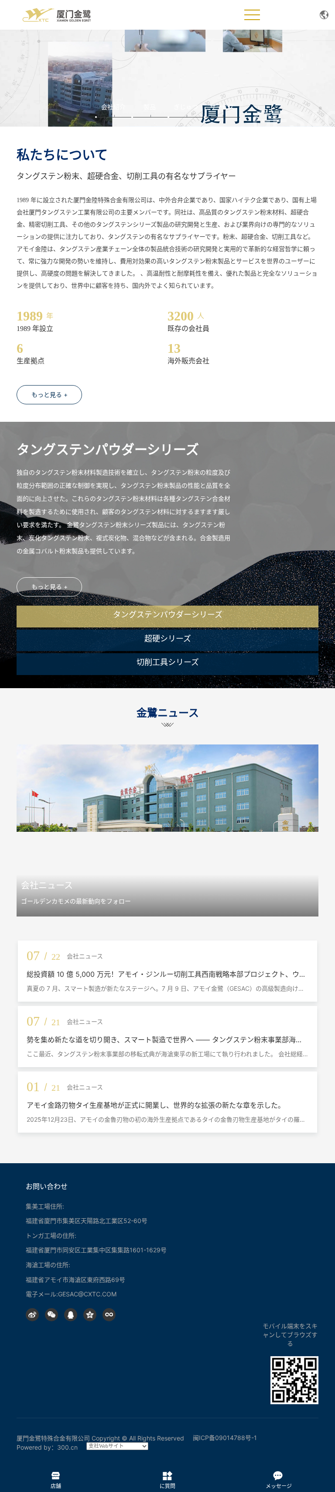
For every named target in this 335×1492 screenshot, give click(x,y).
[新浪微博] (32, 1314)
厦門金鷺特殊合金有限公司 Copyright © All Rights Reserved (100, 1438)
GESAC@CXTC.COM (87, 1294)
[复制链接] (109, 1314)
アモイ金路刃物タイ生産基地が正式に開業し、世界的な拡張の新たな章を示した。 (156, 1105)
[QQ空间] (89, 1314)
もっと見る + (49, 394)
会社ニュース (47, 885)
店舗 (55, 1473)
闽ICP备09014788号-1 (225, 1437)
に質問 (167, 1473)
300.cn (67, 1447)
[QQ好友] (70, 1314)
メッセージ (279, 1473)
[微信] (51, 1314)
